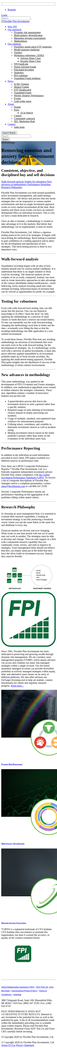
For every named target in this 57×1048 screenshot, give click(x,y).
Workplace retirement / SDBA (29, 55)
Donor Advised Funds (25, 66)
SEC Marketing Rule (24, 121)
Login (4, 15)
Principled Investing (24, 69)
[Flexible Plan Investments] (15, 21)
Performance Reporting (39, 184)
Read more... (17, 685)
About (11, 104)
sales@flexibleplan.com (13, 486)
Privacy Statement (25, 1045)
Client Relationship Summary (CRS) (17, 987)
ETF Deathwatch (22, 89)
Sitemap (17, 994)
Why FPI (12, 26)
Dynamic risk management (27, 32)
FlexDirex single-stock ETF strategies (33, 46)
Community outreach (24, 118)
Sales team (19, 127)
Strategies (19, 72)
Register (12, 9)
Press (16, 110)
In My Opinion (21, 84)
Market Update (21, 87)
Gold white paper (22, 101)
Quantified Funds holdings (27, 78)
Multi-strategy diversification (28, 35)
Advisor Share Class (30, 58)
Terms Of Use (8, 1045)
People (17, 107)
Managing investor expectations (30, 38)
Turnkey (18, 52)
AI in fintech (26, 112)
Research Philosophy (11, 187)
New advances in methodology (26, 183)
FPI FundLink (21, 64)
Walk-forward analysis (12, 181)
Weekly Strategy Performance (29, 95)
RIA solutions (21, 75)
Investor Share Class (30, 61)
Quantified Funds (22, 92)
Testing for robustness (35, 181)
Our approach (14, 29)
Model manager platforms (27, 49)
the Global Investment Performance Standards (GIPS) (25, 476)
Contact (11, 124)
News (10, 81)
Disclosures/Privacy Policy (24, 990)
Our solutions (14, 44)
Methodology (20, 41)
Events (17, 98)
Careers (18, 115)
